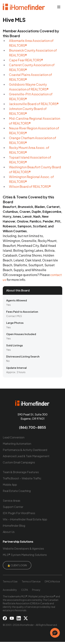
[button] (55, 633)
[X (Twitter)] (26, 618)
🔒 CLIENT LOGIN (17, 565)
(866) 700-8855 (32, 427)
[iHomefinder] (24, 7)
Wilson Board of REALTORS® (30, 186)
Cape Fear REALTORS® (26, 60)
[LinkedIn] (19, 618)
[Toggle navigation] (58, 6)
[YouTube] (12, 618)
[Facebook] (5, 618)
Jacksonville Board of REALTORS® (34, 104)
